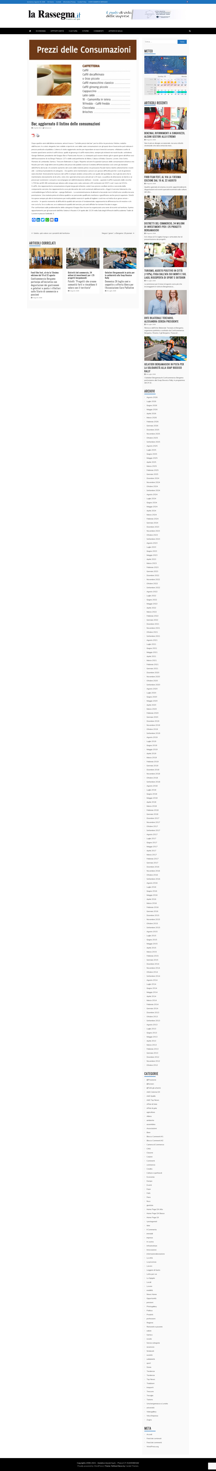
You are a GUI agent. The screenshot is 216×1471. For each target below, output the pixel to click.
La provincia (151, 1262)
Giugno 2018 (152, 794)
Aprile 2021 (151, 656)
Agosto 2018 (152, 786)
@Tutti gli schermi (154, 1088)
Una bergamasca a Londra (157, 1403)
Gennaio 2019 (152, 765)
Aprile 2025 (151, 462)
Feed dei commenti (154, 1442)
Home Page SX (153, 1217)
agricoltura (151, 1112)
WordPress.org (153, 1446)
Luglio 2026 (151, 401)
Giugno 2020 (152, 697)
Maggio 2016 (152, 895)
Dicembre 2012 (153, 1057)
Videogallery (151, 1412)
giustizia (150, 1205)
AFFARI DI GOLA (116, 31)
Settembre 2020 (153, 685)
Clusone (150, 1153)
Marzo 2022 (152, 612)
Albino (149, 1116)
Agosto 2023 (152, 543)
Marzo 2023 (152, 563)
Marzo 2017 (152, 854)
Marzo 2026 (152, 417)
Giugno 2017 (152, 842)
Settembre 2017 (153, 830)
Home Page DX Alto (155, 1209)
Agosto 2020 (152, 689)
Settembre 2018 (153, 782)
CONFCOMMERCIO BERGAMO (98, 2)
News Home (152, 1294)
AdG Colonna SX (153, 1092)
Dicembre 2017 (153, 818)
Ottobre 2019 (152, 729)
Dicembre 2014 (153, 964)
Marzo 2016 (152, 903)
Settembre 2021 (153, 636)
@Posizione (151, 1080)
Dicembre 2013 (153, 1012)
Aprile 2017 (151, 850)
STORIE (85, 31)
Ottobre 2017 (152, 826)
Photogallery (152, 1306)
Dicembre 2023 (153, 527)
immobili (150, 1233)
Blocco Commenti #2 (155, 1140)
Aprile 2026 (151, 413)
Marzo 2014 (152, 1000)
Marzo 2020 (152, 709)
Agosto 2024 (152, 494)
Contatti (58, 2)
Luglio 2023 (151, 547)
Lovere (149, 1286)
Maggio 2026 (152, 409)
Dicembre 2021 (153, 624)
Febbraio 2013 (153, 1049)
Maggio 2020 (152, 701)
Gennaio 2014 (152, 1008)
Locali (149, 1282)
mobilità (150, 1290)
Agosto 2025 (152, 446)
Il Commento (152, 1229)
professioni (151, 1318)
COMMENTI (99, 31)
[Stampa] (38, 137)
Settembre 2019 (153, 733)
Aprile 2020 (151, 705)
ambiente (150, 1120)
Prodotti (150, 1314)
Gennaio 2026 (152, 425)
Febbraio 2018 (153, 810)
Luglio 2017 (151, 838)
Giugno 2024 (152, 502)
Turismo (150, 1399)
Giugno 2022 (152, 600)
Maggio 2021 (152, 652)
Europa (149, 1181)
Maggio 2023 (152, 555)
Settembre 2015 (153, 927)
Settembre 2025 (153, 442)
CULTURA (73, 31)
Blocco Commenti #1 (155, 1136)
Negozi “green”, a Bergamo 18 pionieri (117, 233)
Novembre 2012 (153, 1061)
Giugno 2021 (152, 648)
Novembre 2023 (153, 531)
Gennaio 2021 (152, 668)
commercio (151, 1165)
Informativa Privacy (69, 2)
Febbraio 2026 (153, 421)
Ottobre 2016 (152, 875)
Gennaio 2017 (152, 863)
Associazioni (152, 1128)
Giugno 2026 (152, 405)
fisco (148, 1201)
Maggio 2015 (152, 944)
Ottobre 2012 (152, 1065)
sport (149, 1363)
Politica (149, 1310)
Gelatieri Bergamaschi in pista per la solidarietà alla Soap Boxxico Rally (120, 280)
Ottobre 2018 (152, 778)
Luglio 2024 (151, 498)
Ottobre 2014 (152, 972)
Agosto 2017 (152, 834)
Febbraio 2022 (153, 616)
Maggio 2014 (152, 992)
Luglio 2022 (151, 595)
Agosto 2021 (152, 640)
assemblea (151, 1124)
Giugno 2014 (152, 988)
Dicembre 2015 (153, 915)
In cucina (150, 1242)
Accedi (149, 1434)
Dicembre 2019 (153, 721)
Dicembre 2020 (153, 672)
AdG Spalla (151, 1096)
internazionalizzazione (156, 1254)
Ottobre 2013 (152, 1016)
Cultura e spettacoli (154, 1173)
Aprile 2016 (151, 899)
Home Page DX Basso (156, 1213)
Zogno (149, 1420)
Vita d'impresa (152, 1416)
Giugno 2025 (152, 454)
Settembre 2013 (153, 1020)
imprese (150, 1237)
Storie (149, 1367)
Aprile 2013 (151, 1041)
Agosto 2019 (152, 737)
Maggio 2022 (152, 604)
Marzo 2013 (152, 1045)
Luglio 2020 (151, 693)
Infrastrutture (152, 1246)
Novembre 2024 (153, 482)
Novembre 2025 (153, 434)
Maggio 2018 (152, 798)
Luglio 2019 (151, 741)
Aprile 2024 (151, 510)
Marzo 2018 (152, 806)
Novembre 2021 (153, 628)
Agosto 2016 (152, 883)
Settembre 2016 (153, 879)
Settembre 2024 (153, 490)
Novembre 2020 (153, 676)
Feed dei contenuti (154, 1438)
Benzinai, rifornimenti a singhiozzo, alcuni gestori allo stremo (164, 134)
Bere (148, 1132)
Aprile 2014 (151, 996)
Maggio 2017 (152, 846)
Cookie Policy (82, 2)
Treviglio (150, 1395)
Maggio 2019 (152, 749)
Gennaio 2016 (152, 911)
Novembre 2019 (153, 725)
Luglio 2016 (151, 887)
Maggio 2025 (152, 458)
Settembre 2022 (153, 587)
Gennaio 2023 (152, 571)
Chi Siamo (50, 2)
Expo (149, 1189)
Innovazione (151, 1250)
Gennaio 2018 (152, 814)
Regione (150, 1322)
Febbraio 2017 (153, 859)
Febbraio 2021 (153, 664)
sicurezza (150, 1347)
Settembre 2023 (153, 539)
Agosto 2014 (152, 980)
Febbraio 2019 (153, 761)
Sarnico (150, 1335)
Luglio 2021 (151, 644)
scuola (149, 1339)
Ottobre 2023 (152, 535)
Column (150, 1157)
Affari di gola (152, 1108)
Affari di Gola (152, 1104)
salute (149, 1331)
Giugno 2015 (152, 939)
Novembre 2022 (153, 579)
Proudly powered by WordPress (90, 1466)
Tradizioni (150, 1383)
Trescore (150, 1391)
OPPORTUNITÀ (57, 31)
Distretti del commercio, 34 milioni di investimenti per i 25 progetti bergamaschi (82, 280)
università (150, 1407)
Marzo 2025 (152, 466)
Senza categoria (153, 1343)
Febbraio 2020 (153, 713)
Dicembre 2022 (153, 575)
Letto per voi (152, 1274)
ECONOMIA (41, 31)
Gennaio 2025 (152, 474)
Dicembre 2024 (153, 478)
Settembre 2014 (153, 976)
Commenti (151, 1161)
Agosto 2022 (152, 591)
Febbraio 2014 (153, 1004)
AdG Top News (153, 1100)
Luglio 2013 (151, 1029)
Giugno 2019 (152, 745)
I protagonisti (152, 1221)
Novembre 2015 (153, 919)
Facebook (187, 2)
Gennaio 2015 (152, 960)
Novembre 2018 (153, 774)
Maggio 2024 (152, 506)
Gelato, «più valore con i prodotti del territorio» (52, 233)
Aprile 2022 (151, 608)
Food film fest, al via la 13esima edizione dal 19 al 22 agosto (46, 283)
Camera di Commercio (155, 1144)
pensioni (150, 1302)
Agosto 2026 (152, 397)
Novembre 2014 (153, 968)
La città (150, 1258)
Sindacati (150, 1351)
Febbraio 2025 (153, 470)
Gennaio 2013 (152, 1053)
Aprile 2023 (151, 559)
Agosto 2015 (152, 931)
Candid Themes (132, 1466)
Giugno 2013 (152, 1033)
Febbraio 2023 (153, 567)
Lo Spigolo (151, 1278)
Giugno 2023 (152, 551)
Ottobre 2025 (152, 438)
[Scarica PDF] (33, 137)
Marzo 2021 (152, 660)
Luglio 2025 (151, 450)
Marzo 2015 (152, 952)
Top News (151, 1379)
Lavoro (149, 1266)
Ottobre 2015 (152, 923)
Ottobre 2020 (152, 680)
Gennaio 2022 (152, 620)
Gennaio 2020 (152, 717)
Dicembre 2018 (153, 769)
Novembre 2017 (153, 822)
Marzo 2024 (152, 515)
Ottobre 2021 (152, 632)
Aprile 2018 (151, 802)
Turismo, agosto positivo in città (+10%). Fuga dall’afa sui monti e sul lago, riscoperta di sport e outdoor (165, 274)
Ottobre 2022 (152, 583)
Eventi (149, 1185)
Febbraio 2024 (153, 519)
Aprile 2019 (151, 753)
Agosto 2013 (152, 1024)
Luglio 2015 (151, 935)
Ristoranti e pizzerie (155, 1327)
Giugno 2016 (152, 891)
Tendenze (151, 1371)
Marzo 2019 (152, 757)
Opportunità (151, 1298)
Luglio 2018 (151, 790)
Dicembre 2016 (153, 867)
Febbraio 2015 (153, 956)
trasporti (150, 1387)
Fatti (148, 1193)
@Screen (150, 1084)
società (149, 1355)
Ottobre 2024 (152, 486)
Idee (148, 1225)
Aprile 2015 (151, 948)
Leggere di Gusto (153, 1270)
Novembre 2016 (153, 871)
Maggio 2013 (152, 1037)
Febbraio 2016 (153, 907)
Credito (149, 1169)
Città (149, 1148)
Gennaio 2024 (152, 523)
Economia (150, 1177)
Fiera (149, 1197)
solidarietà (151, 1359)
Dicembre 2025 (153, 430)
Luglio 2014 (151, 984)
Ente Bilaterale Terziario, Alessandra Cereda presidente (161, 319)
